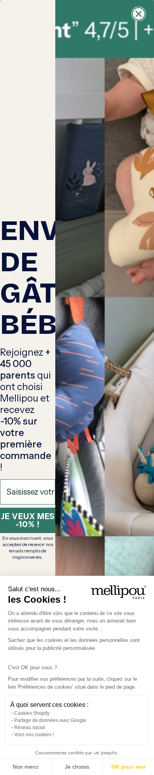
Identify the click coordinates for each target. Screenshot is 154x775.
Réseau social (29, 727)
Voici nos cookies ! (34, 734)
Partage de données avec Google (50, 720)
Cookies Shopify (31, 713)
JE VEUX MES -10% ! (28, 520)
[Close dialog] (138, 14)
